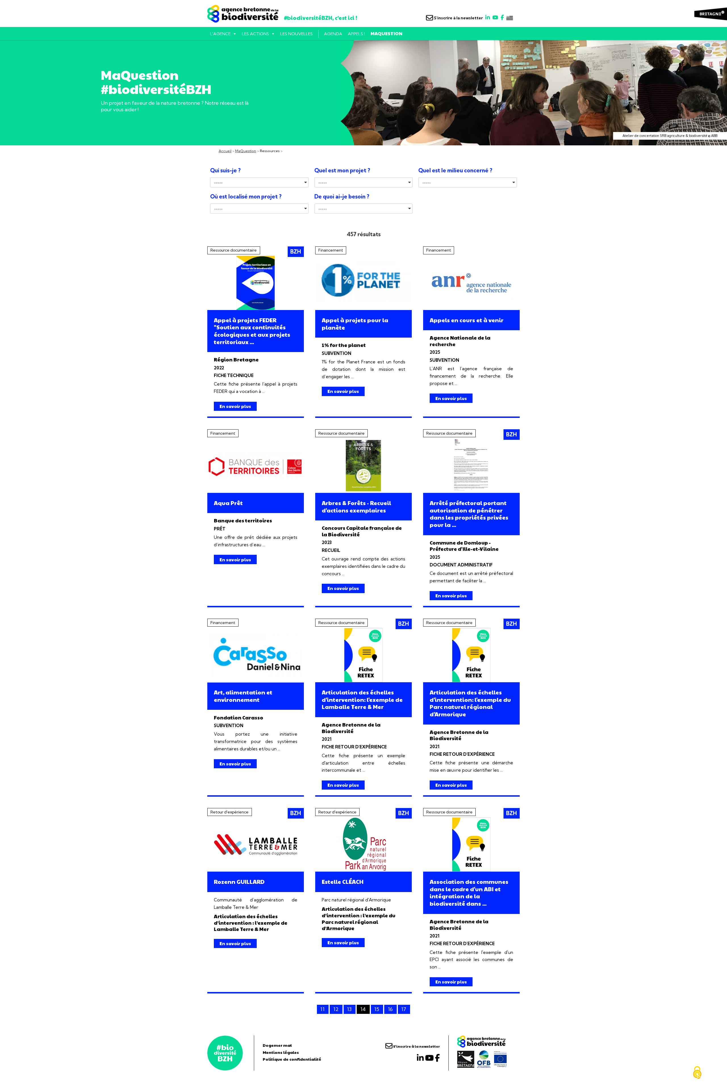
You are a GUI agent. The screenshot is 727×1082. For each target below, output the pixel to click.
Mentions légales (281, 1052)
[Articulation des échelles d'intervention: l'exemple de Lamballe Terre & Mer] (363, 655)
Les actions (255, 33)
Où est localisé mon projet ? (245, 197)
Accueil (225, 151)
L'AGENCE (220, 33)
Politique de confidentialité (292, 1059)
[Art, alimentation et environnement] (255, 655)
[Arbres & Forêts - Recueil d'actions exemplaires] (363, 466)
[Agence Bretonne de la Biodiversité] (225, 1053)
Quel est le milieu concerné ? (455, 170)
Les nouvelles (296, 33)
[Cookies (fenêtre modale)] (697, 1072)
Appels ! (356, 33)
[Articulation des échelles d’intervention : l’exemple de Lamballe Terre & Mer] (255, 844)
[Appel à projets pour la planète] (363, 283)
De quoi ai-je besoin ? (341, 197)
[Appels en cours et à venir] (471, 283)
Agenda (333, 33)
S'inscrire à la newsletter (458, 17)
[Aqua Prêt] (255, 466)
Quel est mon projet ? (342, 170)
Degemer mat (277, 1045)
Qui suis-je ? (225, 170)
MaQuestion (386, 33)
